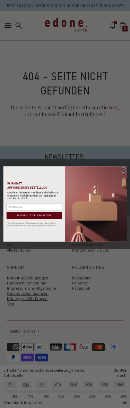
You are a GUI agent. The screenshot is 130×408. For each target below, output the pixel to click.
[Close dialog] (123, 169)
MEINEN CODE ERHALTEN (34, 215)
